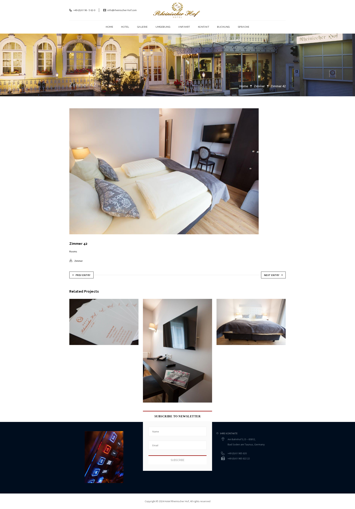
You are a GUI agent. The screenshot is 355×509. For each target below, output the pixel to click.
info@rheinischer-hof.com (122, 10)
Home (243, 86)
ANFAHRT (184, 26)
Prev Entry (83, 275)
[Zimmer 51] (152, 350)
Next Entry (272, 275)
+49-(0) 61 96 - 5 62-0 (84, 10)
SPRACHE (243, 26)
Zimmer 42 (278, 86)
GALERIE (142, 26)
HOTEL (125, 26)
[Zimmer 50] (225, 322)
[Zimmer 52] (78, 322)
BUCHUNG (223, 26)
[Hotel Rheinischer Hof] (177, 10)
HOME (109, 26)
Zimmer (259, 86)
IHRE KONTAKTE (229, 433)
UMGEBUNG (162, 26)
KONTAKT (203, 26)
